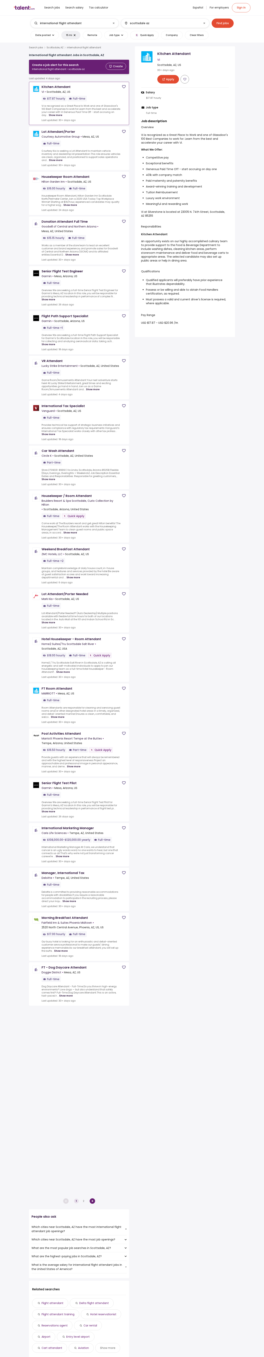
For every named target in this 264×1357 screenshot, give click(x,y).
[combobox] (74, 23)
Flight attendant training (58, 1314)
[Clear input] (113, 23)
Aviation (83, 1348)
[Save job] (124, 86)
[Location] (161, 23)
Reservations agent (55, 1325)
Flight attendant (52, 1303)
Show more (55, 115)
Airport (46, 1337)
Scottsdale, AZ (55, 47)
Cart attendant (52, 1348)
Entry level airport (78, 1337)
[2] (92, 1201)
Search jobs (36, 47)
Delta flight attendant (94, 1303)
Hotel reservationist (103, 1314)
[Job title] (71, 23)
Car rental (90, 1325)
